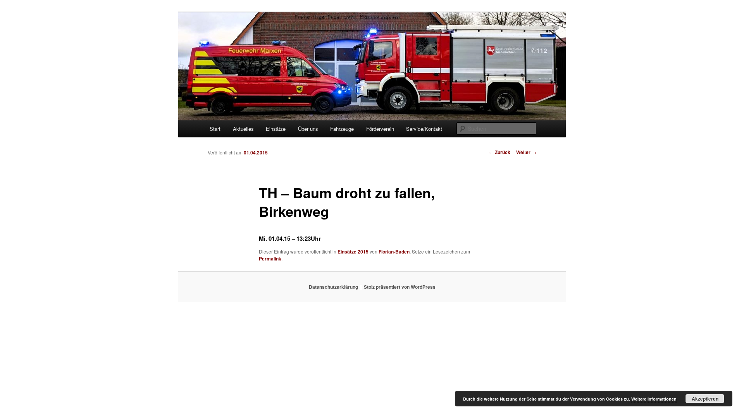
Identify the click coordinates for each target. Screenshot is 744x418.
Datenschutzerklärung (333, 286)
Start (215, 128)
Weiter (526, 152)
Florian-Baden (394, 251)
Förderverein (380, 128)
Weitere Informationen (654, 399)
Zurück (499, 152)
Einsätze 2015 (353, 251)
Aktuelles (243, 128)
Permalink (270, 258)
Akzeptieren (705, 398)
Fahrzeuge (342, 128)
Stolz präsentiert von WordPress (400, 286)
